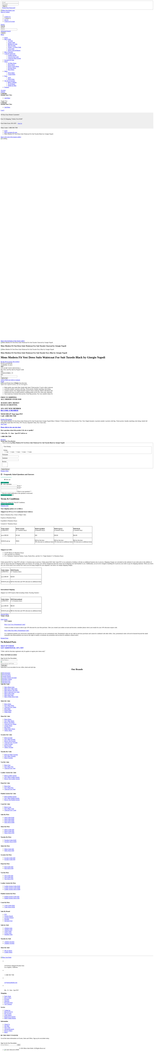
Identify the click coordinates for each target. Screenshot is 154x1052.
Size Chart (7, 1027)
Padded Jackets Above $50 (11, 898)
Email (19, 488)
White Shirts (7, 712)
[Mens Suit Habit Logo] (8, 10)
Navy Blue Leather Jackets (11, 777)
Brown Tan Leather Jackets (12, 779)
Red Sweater (7, 746)
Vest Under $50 (8, 877)
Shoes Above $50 (9, 833)
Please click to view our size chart (11, 427)
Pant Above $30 (8, 868)
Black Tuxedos (8, 758)
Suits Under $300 (9, 821)
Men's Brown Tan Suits (11, 690)
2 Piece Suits (7, 931)
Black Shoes (7, 719)
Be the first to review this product (10, 361)
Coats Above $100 (9, 907)
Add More (7, 98)
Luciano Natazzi (9, 917)
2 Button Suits (8, 928)
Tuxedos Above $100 (10, 841)
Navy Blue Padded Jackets (11, 798)
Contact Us (7, 16)
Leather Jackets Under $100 (12, 886)
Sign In (6, 20)
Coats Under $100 (9, 905)
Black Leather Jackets (10, 775)
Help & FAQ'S (8, 1012)
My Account (7, 1013)
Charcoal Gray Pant (9, 789)
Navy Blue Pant (8, 787)
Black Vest (7, 765)
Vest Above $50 (8, 879)
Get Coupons (8, 1004)
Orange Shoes (8, 725)
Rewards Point (8, 1002)
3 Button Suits (8, 929)
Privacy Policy (8, 1030)
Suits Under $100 (9, 817)
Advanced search (9, 1029)
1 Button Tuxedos (9, 942)
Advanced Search (6, 31)
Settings (3, 92)
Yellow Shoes (8, 730)
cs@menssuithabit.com (10, 982)
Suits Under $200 (9, 819)
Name (19, 486)
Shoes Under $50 (9, 831)
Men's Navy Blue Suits (10, 688)
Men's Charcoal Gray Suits (11, 692)
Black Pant (7, 786)
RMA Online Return (10, 1018)
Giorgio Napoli (8, 916)
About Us (7, 1024)
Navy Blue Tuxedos (10, 756)
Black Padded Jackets (10, 796)
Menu (2, 34)
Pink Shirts (7, 709)
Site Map (6, 1026)
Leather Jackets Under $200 (12, 888)
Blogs (6, 1032)
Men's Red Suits (8, 695)
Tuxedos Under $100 (10, 840)
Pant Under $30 (8, 867)
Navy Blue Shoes (9, 721)
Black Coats (7, 807)
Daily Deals (7, 996)
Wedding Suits (8, 934)
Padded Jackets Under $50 (11, 896)
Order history (8, 1015)
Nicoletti (6, 919)
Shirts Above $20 (9, 850)
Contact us (7, 1010)
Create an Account (9, 21)
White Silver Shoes (9, 729)
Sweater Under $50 (9, 859)
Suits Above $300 (9, 822)
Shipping (6, 1001)
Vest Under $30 (8, 875)
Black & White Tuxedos (11, 754)
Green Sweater (8, 744)
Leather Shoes (8, 952)
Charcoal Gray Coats (10, 810)
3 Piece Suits (7, 933)
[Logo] (6, 957)
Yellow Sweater (8, 747)
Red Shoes (7, 727)
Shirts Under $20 (9, 849)
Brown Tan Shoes (9, 722)
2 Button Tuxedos (9, 943)
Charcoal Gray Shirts (10, 707)
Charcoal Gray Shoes (10, 724)
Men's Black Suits (9, 687)
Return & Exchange (10, 1016)
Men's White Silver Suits (11, 696)
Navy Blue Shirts (9, 705)
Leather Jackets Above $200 (12, 889)
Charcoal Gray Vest (9, 768)
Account (3, 90)
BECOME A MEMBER (9, 410)
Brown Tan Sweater (10, 741)
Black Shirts (7, 704)
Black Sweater (8, 738)
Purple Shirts (7, 710)
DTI (5, 914)
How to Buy (7, 998)
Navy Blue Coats (9, 808)
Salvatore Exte (8, 921)
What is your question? (24, 491)
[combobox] (9, 29)
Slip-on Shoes (8, 950)
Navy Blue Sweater (9, 739)
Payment (6, 999)
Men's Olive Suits (9, 693)
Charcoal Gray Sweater (10, 742)
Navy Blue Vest (8, 766)
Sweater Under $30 (9, 858)
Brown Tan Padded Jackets (12, 800)
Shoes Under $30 (9, 829)
